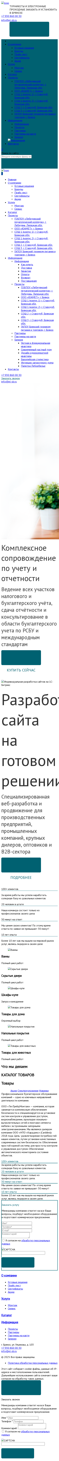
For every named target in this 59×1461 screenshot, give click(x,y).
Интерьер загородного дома (37, 362)
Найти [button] (17, 163)
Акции (17, 60)
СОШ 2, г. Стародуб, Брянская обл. (33, 107)
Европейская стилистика (35, 359)
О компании (14, 44)
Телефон (7, 1421)
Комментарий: (9, 1428)
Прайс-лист (20, 54)
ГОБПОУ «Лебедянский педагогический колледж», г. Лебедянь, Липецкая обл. (30, 84)
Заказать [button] (18, 1262)
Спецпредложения (28, 1090)
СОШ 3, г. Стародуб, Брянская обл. (33, 110)
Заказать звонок (29, 26)
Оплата (25, 274)
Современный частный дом (36, 349)
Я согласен (21, 1385)
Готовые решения (24, 47)
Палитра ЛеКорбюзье (33, 365)
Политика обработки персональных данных (33, 1363)
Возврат (25, 277)
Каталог (12, 74)
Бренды (18, 51)
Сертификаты (22, 57)
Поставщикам (29, 280)
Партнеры (20, 130)
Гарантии (26, 271)
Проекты (13, 77)
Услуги (11, 64)
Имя (4, 1417)
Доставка (26, 267)
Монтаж (19, 67)
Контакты (13, 143)
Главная (12, 41)
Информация (15, 120)
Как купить (27, 264)
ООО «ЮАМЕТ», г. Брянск (28, 91)
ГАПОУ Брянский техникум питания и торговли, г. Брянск (35, 115)
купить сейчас (21, 655)
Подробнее (21, 877)
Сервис (18, 71)
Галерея (18, 137)
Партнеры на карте (25, 133)
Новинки (44, 1090)
